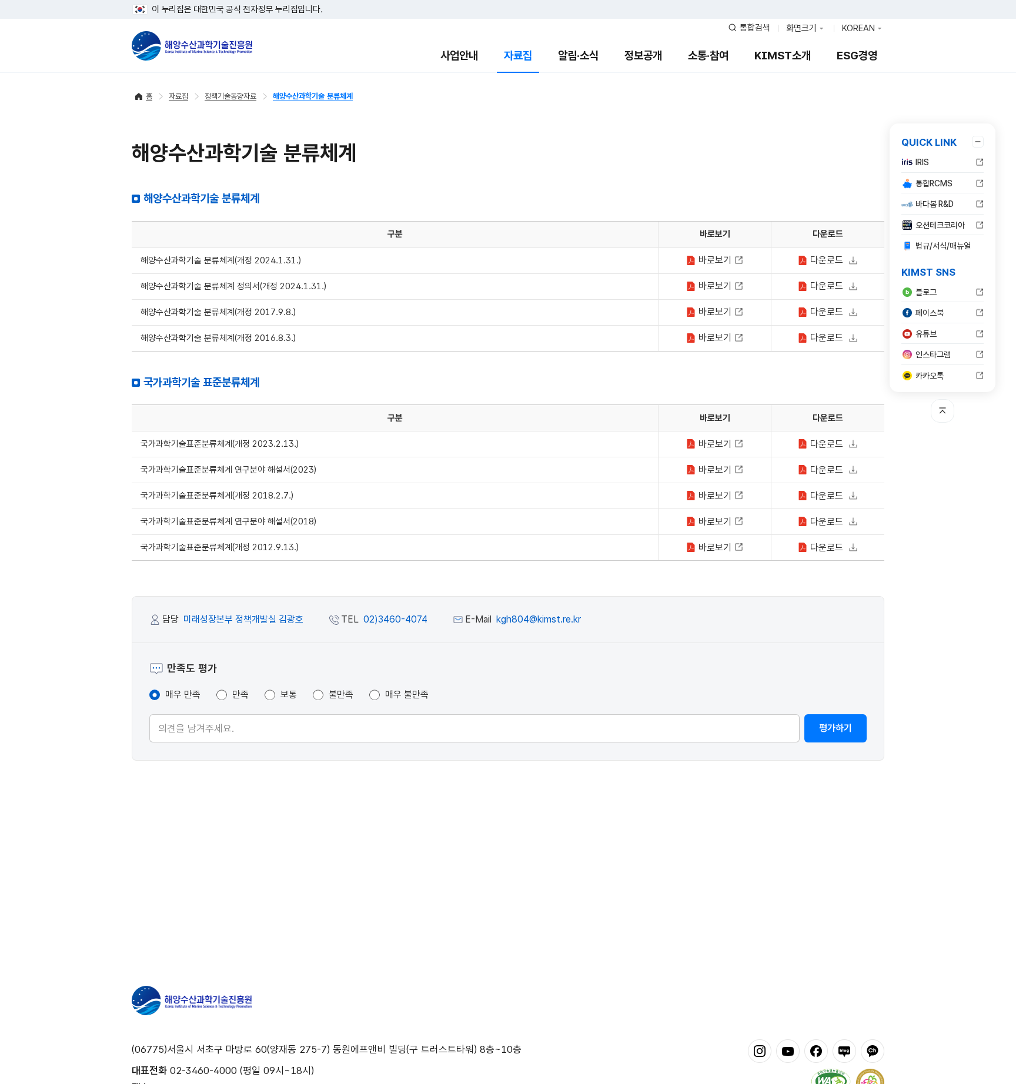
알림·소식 (578, 55)
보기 (716, 260)
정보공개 (643, 55)
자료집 (518, 55)
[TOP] (942, 411)
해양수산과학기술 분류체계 (313, 96)
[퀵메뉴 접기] (978, 142)
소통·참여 (708, 55)
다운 (825, 260)
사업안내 (459, 55)
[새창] (759, 1050)
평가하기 (835, 728)
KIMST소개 (782, 55)
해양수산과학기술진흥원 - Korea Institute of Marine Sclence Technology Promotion (192, 45)
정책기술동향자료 (230, 96)
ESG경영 (857, 55)
